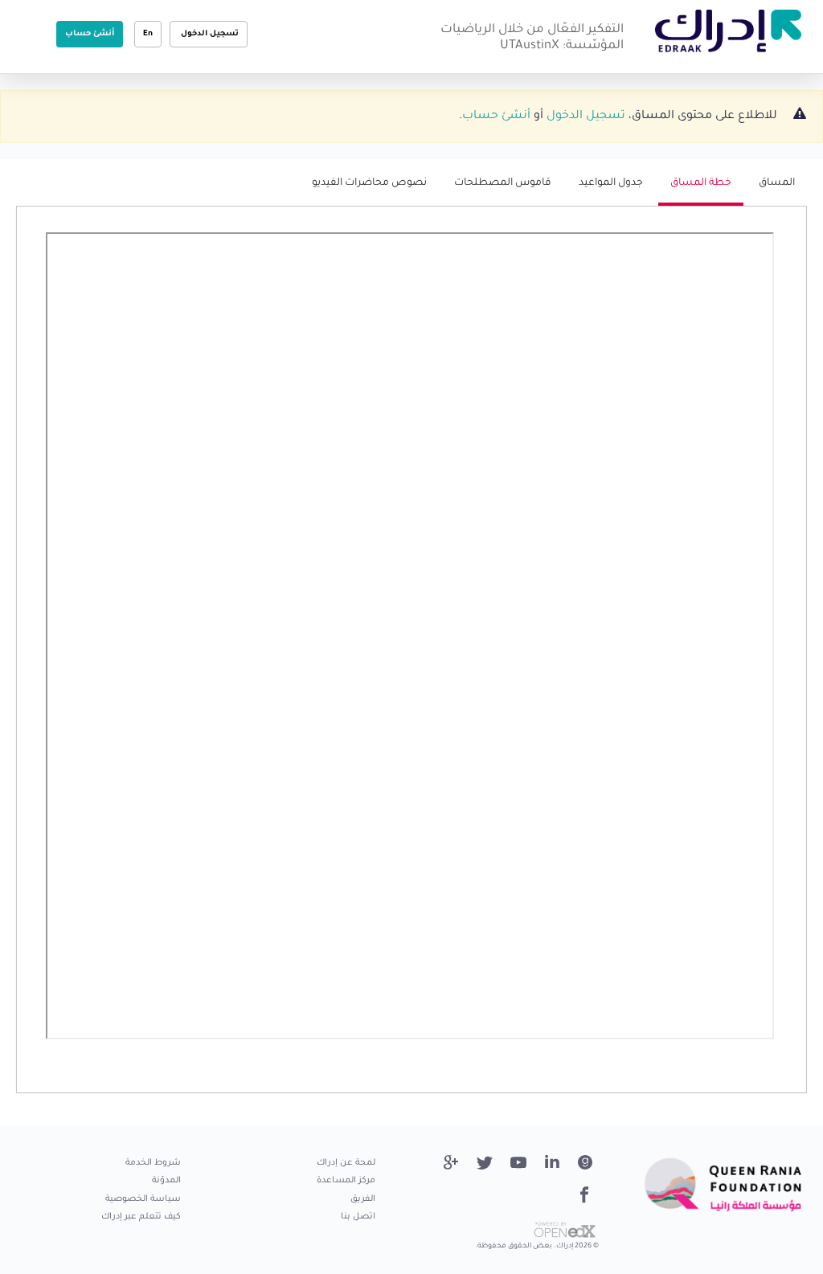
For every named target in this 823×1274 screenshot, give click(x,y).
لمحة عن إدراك (346, 1163)
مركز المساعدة (346, 1181)
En (148, 34)
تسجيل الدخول (208, 34)
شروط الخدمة (153, 1163)
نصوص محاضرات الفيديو (369, 183)
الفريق (362, 1199)
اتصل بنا (358, 1217)
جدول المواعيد (611, 183)
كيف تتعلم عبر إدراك (141, 1217)
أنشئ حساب (89, 34)
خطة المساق (694, 191)
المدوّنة (166, 1181)
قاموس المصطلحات (502, 183)
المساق (777, 183)
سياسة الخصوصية (143, 1199)
